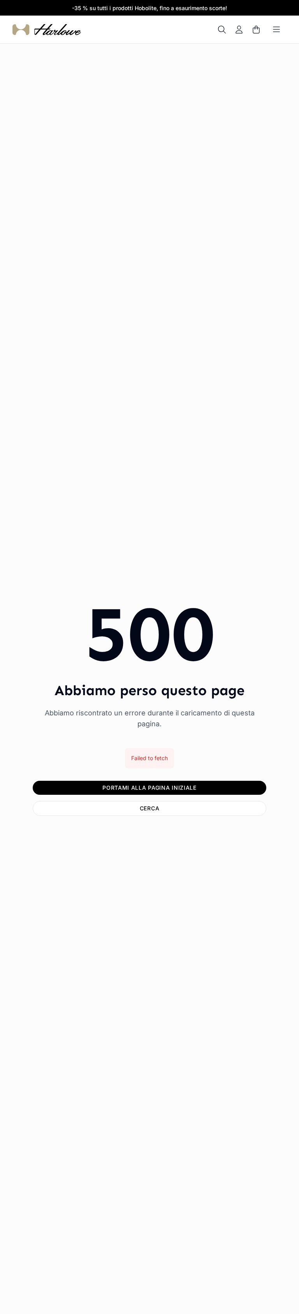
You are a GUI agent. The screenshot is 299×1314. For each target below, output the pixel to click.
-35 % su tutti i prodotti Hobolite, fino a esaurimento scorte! (149, 8)
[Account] (239, 30)
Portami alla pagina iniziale (149, 787)
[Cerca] (222, 30)
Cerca (150, 808)
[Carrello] (256, 30)
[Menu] (276, 30)
